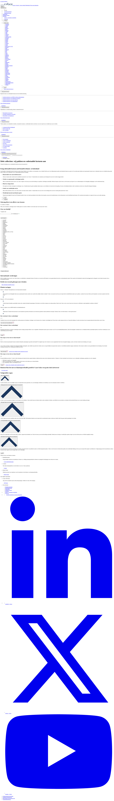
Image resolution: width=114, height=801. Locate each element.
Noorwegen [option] (5, 243)
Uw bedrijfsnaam (15, 213)
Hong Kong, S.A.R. (9, 46)
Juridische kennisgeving (7, 797)
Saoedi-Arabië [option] (5, 252)
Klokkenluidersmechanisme (8, 796)
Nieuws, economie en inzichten (11, 492)
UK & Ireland (7, 81)
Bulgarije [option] (5, 224)
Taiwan (6, 78)
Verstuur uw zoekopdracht (17, 155)
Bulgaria (6, 30)
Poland (6, 63)
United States (7, 83)
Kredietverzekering (8, 487)
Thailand (7, 79)
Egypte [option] (4, 227)
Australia (7, 25)
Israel (6, 50)
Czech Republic (8, 36)
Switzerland (7, 77)
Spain (6, 75)
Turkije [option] (4, 260)
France (6, 42)
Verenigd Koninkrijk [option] (7, 262)
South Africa (7, 73)
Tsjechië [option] (4, 259)
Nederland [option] (5, 241)
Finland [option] (4, 228)
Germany (7, 43)
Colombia (7, 34)
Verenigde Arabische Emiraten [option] (8, 263)
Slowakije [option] (5, 256)
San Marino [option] (5, 250)
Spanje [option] (4, 257)
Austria (6, 26)
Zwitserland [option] (5, 266)
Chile (6, 32)
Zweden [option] (4, 265)
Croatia (6, 35)
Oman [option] (4, 244)
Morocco (7, 58)
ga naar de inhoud (3, 1)
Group (6, 45)
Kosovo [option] (4, 237)
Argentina (7, 24)
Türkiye (6, 80)
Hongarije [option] (5, 230)
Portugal (6, 64)
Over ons (7, 493)
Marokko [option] (5, 240)
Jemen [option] (4, 235)
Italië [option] (4, 233)
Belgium (6, 28)
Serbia (6, 68)
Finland (6, 41)
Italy (6, 51)
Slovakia (6, 70)
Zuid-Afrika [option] (5, 264)
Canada (6, 31)
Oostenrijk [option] (5, 245)
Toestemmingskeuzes (7, 799)
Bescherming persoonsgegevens (9, 798)
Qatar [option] (4, 248)
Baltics (6, 27)
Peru (6, 61)
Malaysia (7, 56)
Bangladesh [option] (5, 222)
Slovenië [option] (4, 255)
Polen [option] (4, 247)
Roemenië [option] (5, 249)
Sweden (6, 76)
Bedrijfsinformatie (8, 488)
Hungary (7, 47)
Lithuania (7, 54)
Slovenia (6, 72)
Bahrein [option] (4, 221)
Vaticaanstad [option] (5, 261)
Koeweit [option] (4, 236)
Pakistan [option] (4, 246)
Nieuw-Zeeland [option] (6, 242)
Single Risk (7, 489)
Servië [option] (4, 253)
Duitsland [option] (5, 226)
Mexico (6, 57)
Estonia (6, 40)
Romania (7, 66)
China (6, 33)
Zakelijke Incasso (8, 490)
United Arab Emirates (9, 82)
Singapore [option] (5, 254)
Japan (6, 52)
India (6, 48)
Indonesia (7, 49)
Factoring (7, 491)
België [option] (4, 223)
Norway (6, 60)
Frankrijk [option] (5, 229)
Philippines (7, 62)
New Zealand (7, 59)
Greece (6, 44)
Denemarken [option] (5, 225)
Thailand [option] (4, 258)
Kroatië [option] (4, 238)
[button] (5, 10)
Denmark (7, 37)
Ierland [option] (4, 232)
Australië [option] (4, 220)
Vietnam (6, 84)
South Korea (7, 74)
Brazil (6, 29)
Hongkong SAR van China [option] (8, 231)
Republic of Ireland (8, 65)
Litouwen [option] (5, 239)
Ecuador (6, 38)
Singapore (7, 69)
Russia (6, 67)
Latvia (6, 53)
